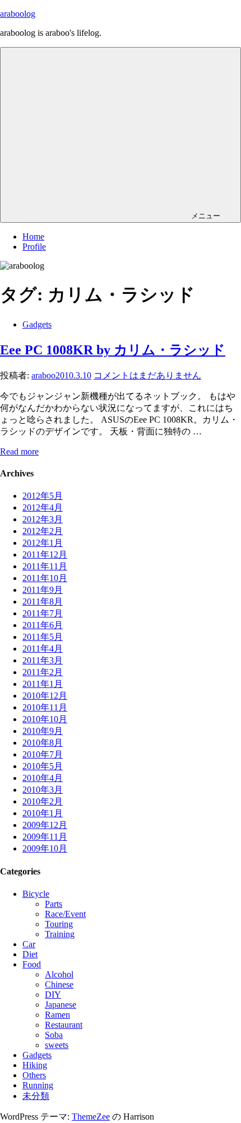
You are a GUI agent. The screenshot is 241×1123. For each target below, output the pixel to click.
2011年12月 (44, 554)
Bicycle (35, 894)
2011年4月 (42, 648)
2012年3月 (42, 519)
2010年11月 (44, 707)
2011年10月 (44, 578)
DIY (53, 994)
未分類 (35, 1096)
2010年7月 (42, 754)
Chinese (59, 984)
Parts (53, 904)
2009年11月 (44, 836)
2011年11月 (44, 566)
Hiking (34, 1065)
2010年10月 (44, 719)
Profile (34, 246)
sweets (56, 1045)
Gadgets (37, 324)
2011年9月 (42, 590)
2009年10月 (44, 848)
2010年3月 (42, 789)
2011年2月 (42, 672)
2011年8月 (42, 601)
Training (60, 934)
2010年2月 (42, 801)
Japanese (60, 1004)
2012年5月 (42, 495)
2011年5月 (42, 637)
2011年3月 (42, 660)
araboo (43, 375)
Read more (19, 451)
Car (28, 944)
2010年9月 (42, 731)
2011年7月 (42, 613)
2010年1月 (42, 813)
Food (31, 964)
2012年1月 (42, 543)
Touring (59, 924)
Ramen (57, 1014)
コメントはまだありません (147, 375)
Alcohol (59, 974)
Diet (30, 954)
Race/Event (65, 914)
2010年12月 (44, 695)
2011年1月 (42, 684)
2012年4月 (42, 507)
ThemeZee (91, 1116)
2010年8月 (42, 742)
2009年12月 (44, 825)
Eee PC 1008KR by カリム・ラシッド (112, 350)
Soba (54, 1035)
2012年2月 (42, 531)
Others (34, 1075)
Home (33, 236)
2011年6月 (42, 625)
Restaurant (63, 1025)
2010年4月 (42, 778)
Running (37, 1085)
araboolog (17, 13)
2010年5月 (42, 766)
